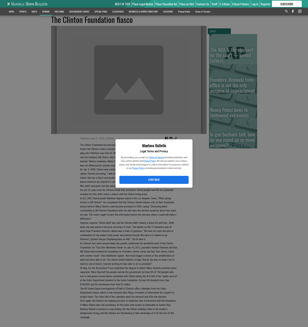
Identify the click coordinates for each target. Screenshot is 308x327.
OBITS (34, 11)
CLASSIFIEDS (118, 11)
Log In (255, 4)
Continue (154, 179)
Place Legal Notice (142, 4)
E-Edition (225, 4)
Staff (214, 4)
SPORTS (22, 11)
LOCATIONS (168, 11)
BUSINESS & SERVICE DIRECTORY (143, 11)
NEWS (11, 11)
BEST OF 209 (122, 4)
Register (265, 4)
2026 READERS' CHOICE (79, 11)
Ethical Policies (240, 4)
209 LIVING (59, 11)
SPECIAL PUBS (100, 11)
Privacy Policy (149, 161)
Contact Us (203, 4)
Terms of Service (156, 157)
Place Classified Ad (166, 4)
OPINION (45, 11)
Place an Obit (186, 4)
